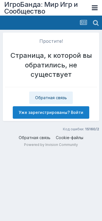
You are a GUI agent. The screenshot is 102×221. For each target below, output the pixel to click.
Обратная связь (51, 97)
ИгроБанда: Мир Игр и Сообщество (41, 7)
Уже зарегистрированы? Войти (51, 112)
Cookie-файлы (69, 137)
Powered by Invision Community (51, 145)
